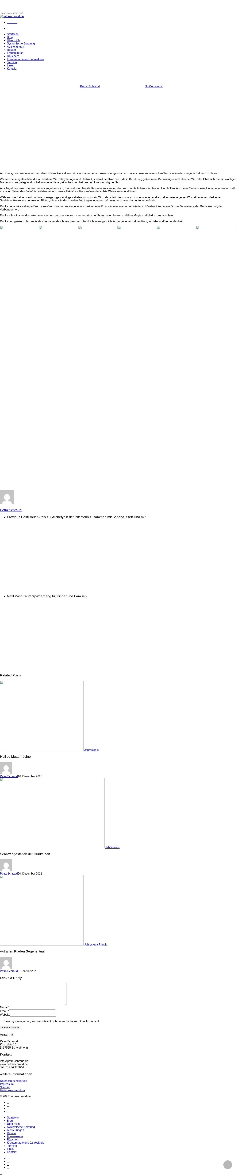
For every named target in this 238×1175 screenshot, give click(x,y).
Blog (10, 1120)
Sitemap (5, 1087)
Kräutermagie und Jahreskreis (25, 1142)
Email (4, 1011)
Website (5, 1014)
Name (4, 1007)
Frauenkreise (15, 1136)
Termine (12, 1145)
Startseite (13, 1117)
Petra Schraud (90, 86)
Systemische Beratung (21, 1126)
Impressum (7, 1084)
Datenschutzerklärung (13, 1080)
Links (10, 1148)
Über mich (13, 1123)
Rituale (103, 944)
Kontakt (11, 1152)
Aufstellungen (15, 1130)
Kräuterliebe (128, 76)
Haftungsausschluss (12, 1090)
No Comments (154, 86)
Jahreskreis (109, 76)
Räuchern (13, 1139)
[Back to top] (1, 1173)
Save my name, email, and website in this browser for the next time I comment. (51, 1021)
